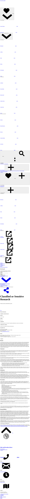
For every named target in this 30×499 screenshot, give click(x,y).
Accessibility (1, 494)
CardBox (8, 205)
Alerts (1, 496)
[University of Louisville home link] (15, 7)
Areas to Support (9, 26)
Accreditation (2, 495)
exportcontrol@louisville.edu (5, 331)
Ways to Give (8, 32)
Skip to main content (2, 0)
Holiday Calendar (2, 482)
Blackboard (8, 199)
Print (0, 310)
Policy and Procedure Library (6, 447)
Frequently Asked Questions (3, 449)
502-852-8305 (2, 462)
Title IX (1, 498)
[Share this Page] (6, 290)
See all (7, 113)
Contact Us (1, 450)
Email (7, 211)
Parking (8, 217)
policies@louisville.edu (3, 471)
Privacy (1, 497)
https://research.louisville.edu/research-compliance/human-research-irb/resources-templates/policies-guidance (14, 426)
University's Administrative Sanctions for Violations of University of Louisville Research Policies (12, 425)
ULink (7, 76)
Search (1, 272)
